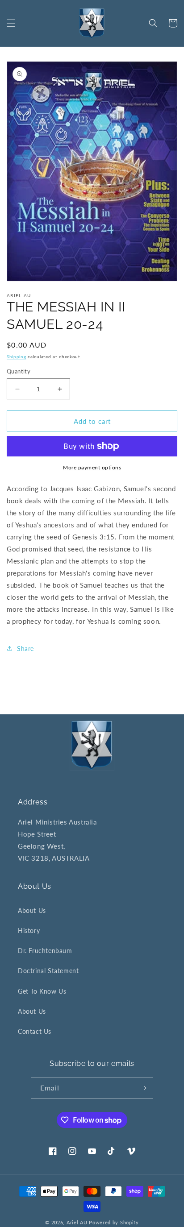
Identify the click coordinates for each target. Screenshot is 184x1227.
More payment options (92, 467)
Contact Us (34, 1031)
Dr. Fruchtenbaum (45, 950)
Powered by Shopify (114, 1222)
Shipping (16, 356)
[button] (11, 23)
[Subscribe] (143, 1088)
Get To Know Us (42, 991)
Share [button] (25, 648)
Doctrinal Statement (48, 970)
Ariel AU (77, 1222)
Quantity (18, 371)
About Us (32, 910)
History (29, 930)
